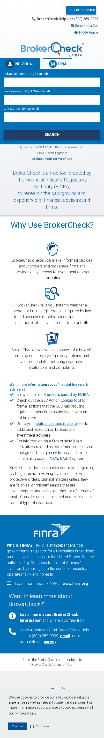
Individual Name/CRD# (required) (26, 74)
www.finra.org (75, 583)
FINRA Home (88, 32)
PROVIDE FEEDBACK (81, 10)
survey (50, 641)
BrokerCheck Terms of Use (52, 159)
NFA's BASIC (60, 458)
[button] (39, 726)
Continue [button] (17, 726)
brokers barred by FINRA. (68, 394)
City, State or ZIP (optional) (21, 108)
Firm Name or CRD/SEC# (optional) (27, 91)
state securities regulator (57, 423)
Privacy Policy (25, 713)
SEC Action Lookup (57, 400)
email (65, 636)
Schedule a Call (86, 26)
